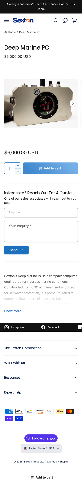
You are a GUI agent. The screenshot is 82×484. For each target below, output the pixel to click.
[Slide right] (73, 103)
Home (12, 32)
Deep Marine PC (29, 32)
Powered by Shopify (57, 461)
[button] (6, 20)
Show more (12, 311)
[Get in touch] (65, 20)
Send (14, 250)
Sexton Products (33, 461)
